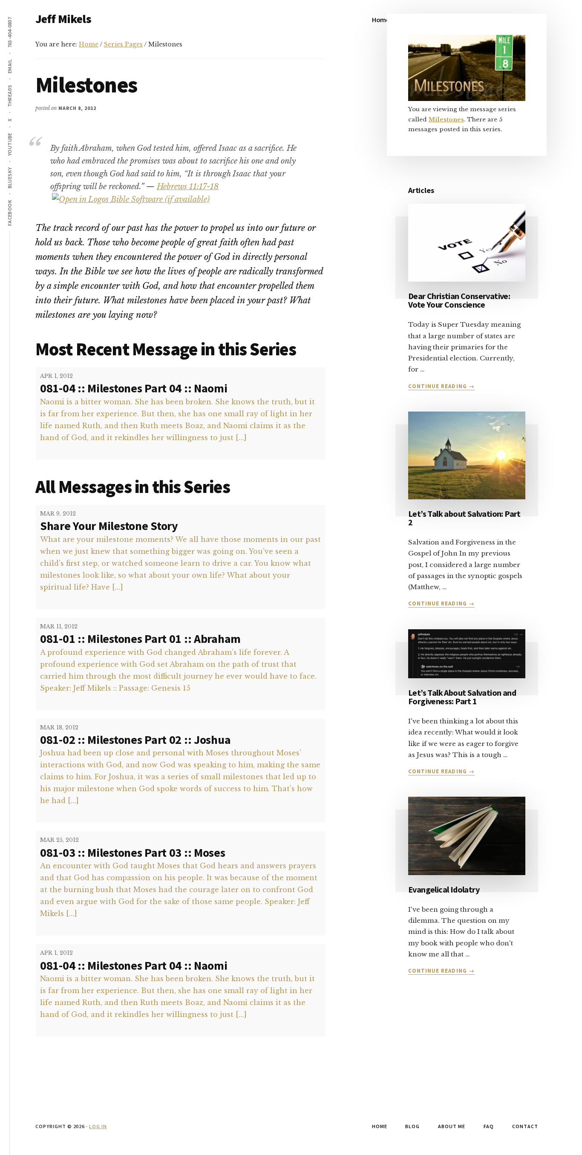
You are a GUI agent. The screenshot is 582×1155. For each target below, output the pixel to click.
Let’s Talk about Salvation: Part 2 (464, 517)
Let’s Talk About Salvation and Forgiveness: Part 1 (462, 696)
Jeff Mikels (63, 18)
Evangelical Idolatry (443, 889)
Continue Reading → (441, 386)
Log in (98, 1126)
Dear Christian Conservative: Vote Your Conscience (459, 300)
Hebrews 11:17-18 (188, 186)
